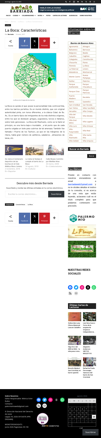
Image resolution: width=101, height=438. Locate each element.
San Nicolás (87, 105)
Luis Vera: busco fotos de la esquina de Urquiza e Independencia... (89, 327)
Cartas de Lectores (60, 15)
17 (70, 417)
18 (74, 417)
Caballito (72, 56)
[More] (54, 43)
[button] (66, 2)
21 (86, 417)
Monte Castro (74, 76)
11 (74, 413)
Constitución (88, 59)
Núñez (72, 81)
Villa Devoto (87, 116)
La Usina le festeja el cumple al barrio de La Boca (34, 161)
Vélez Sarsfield (89, 108)
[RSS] (82, 1)
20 (82, 417)
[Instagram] (74, 1)
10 (70, 413)
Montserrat (87, 72)
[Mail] (78, 1)
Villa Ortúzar (88, 126)
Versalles (72, 111)
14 (86, 413)
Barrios (13, 22)
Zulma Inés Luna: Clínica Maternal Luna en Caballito (74, 325)
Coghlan (86, 56)
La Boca (21, 22)
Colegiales (73, 59)
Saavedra (86, 101)
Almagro (86, 46)
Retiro (71, 101)
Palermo (86, 81)
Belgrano (72, 53)
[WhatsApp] (94, 1)
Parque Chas (74, 91)
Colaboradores (28, 15)
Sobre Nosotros (86, 15)
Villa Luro (73, 126)
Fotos (48, 15)
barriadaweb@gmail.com (80, 184)
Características (20, 204)
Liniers (85, 69)
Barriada (11, 34)
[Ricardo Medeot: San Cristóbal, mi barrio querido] (74, 361)
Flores (85, 62)
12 (79, 413)
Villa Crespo (88, 111)
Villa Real (86, 130)
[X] (86, 1)
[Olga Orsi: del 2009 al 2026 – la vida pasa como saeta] (74, 340)
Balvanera (73, 50)
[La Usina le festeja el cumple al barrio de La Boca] (34, 150)
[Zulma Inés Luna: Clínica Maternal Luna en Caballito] (74, 316)
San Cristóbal (74, 105)
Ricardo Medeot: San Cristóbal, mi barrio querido (74, 370)
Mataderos (73, 72)
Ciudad (15, 15)
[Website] (90, 1)
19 (79, 417)
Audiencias (73, 15)
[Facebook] (70, 1)
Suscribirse (56, 194)
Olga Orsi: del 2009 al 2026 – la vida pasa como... (74, 349)
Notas (40, 15)
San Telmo (73, 108)
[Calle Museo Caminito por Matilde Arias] (55, 150)
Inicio (8, 15)
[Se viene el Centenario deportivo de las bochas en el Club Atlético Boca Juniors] (14, 150)
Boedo (85, 53)
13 (82, 413)
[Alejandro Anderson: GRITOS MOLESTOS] (89, 340)
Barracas (86, 50)
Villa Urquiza (88, 141)
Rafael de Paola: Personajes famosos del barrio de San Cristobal (89, 372)
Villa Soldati (74, 141)
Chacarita (73, 62)
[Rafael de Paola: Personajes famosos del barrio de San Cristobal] (89, 361)
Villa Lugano (88, 121)
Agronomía (73, 46)
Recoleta (86, 97)
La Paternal (73, 69)
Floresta (72, 66)
